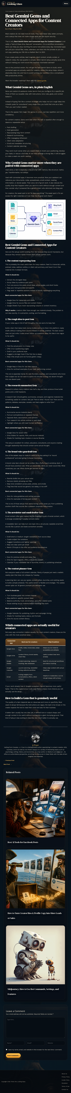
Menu (66, 3)
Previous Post (9, 760)
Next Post (8, 764)
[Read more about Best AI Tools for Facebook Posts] (35, 808)
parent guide (41, 80)
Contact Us (65, 1089)
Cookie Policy (65, 1080)
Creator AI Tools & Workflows (17, 11)
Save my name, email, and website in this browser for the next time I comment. (35, 1049)
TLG (6, 11)
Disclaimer (65, 1083)
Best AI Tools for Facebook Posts (23, 842)
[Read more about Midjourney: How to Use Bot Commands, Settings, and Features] (35, 955)
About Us (64, 1073)
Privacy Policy (66, 1077)
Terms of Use (65, 1086)
